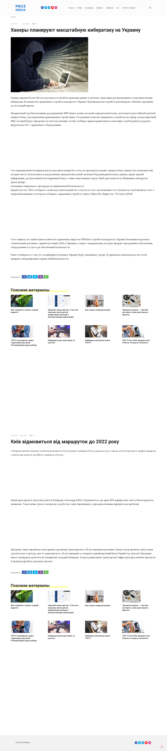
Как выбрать (89, 8)
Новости (71, 8)
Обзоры (79, 8)
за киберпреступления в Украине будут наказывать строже (74, 254)
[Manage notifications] (162, 747)
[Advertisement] (83, 148)
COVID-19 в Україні (128, 8)
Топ (117, 8)
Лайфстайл (109, 8)
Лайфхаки (99, 8)
